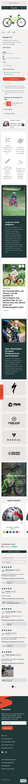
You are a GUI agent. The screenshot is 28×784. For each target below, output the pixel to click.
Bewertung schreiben (14, 551)
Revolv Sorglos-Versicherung (18, 103)
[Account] (21, 7)
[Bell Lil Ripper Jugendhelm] (12, 514)
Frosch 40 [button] (9, 646)
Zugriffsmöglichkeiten (8, 69)
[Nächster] (24, 3)
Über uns (4, 735)
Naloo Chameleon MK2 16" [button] (13, 603)
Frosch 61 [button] (9, 582)
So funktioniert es (6, 738)
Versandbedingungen (7, 762)
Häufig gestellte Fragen (8, 741)
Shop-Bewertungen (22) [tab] (21, 557)
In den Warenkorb (14, 79)
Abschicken (7, 728)
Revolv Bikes (8, 779)
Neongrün (9, 65)
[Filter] (3, 562)
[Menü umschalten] (3, 7)
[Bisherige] (3, 3)
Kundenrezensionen (7, 748)
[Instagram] (6, 752)
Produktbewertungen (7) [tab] (8, 557)
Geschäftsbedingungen (8, 759)
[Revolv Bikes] (14, 8)
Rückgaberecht (6, 765)
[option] (14, 20)
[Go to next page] (18, 687)
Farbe (4, 62)
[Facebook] (2, 752)
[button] (2, 124)
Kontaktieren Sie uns (7, 745)
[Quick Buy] (21, 523)
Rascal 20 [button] (9, 680)
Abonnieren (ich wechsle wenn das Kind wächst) (12, 73)
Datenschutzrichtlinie (7, 768)
